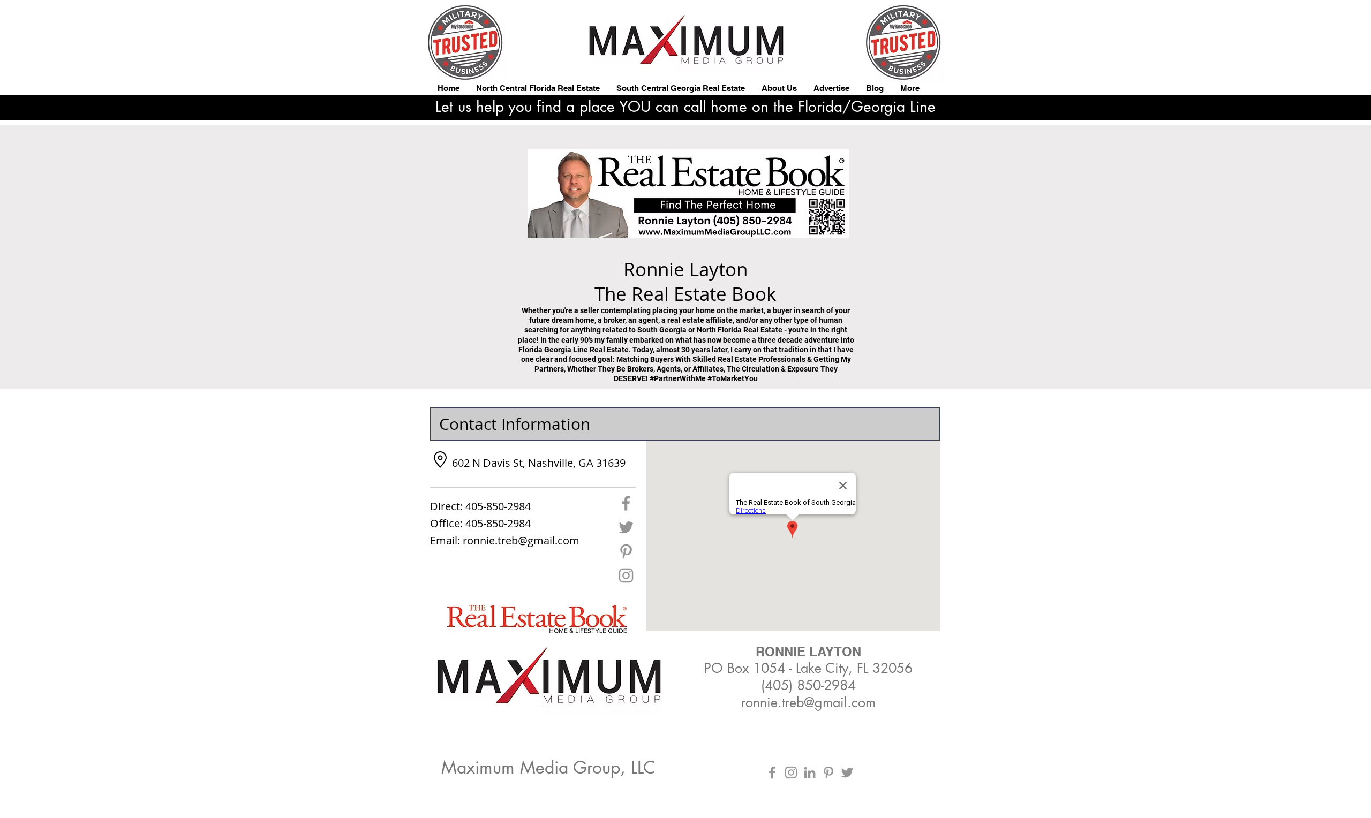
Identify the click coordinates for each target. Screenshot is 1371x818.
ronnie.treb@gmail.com (521, 540)
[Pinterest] (626, 551)
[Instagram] (626, 575)
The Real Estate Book (646, 293)
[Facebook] (626, 503)
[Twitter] (626, 527)
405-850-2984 (498, 506)
